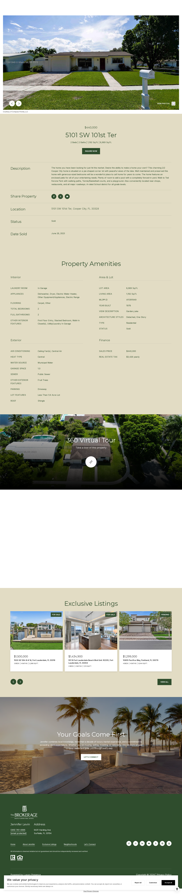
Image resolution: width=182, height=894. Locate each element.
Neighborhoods (70, 844)
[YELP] (155, 843)
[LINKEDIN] (142, 843)
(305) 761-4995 (18, 830)
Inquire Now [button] (91, 151)
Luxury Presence (32, 874)
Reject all (138, 883)
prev (12, 103)
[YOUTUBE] (148, 843)
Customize (153, 883)
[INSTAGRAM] (135, 843)
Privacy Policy (164, 874)
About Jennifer (29, 844)
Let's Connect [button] (91, 757)
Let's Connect (90, 844)
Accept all (168, 883)
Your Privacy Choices (91, 891)
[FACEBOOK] (128, 843)
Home (13, 844)
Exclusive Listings (49, 844)
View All (164, 682)
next (19, 103)
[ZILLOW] (169, 843)
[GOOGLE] (162, 843)
